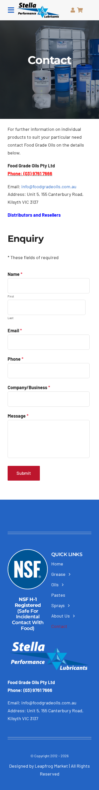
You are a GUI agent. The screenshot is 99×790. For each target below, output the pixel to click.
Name (15, 274)
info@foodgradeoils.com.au (48, 186)
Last (11, 318)
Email (15, 330)
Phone (15, 359)
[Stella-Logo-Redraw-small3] (38, 5)
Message (18, 416)
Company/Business (29, 387)
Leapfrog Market (52, 766)
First (11, 296)
